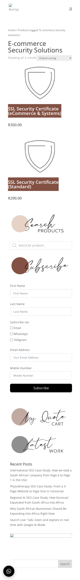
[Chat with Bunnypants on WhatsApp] (8, 571)
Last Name (17, 304)
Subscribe (41, 388)
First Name (17, 286)
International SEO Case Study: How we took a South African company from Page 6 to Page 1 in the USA (41, 475)
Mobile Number (21, 368)
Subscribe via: (19, 322)
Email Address (20, 350)
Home (12, 30)
